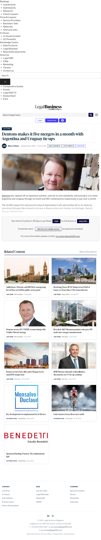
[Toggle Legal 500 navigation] (62, 120)
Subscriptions (69, 534)
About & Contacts (77, 491)
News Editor (66, 294)
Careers (7, 67)
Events (6, 89)
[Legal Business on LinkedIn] (48, 516)
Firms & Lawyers (8, 17)
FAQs (5, 61)
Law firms (7, 129)
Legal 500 (8, 58)
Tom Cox (17, 379)
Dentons (80, 146)
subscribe (83, 221)
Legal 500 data (42, 494)
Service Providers (12, 20)
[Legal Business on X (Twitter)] (53, 516)
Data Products (10, 45)
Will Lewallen (18, 294)
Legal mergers (54, 146)
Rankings (4, 1)
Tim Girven (69, 418)
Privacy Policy (46, 534)
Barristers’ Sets (10, 23)
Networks (8, 26)
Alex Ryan (65, 337)
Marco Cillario (13, 146)
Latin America (68, 146)
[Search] (5, 82)
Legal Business (10, 48)
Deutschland (9, 96)
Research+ (8, 11)
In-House (4, 33)
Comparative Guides (13, 86)
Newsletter (74, 498)
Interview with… (11, 30)
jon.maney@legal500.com (68, 236)
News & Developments (14, 52)
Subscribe (51, 120)
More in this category (88, 251)
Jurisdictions (9, 4)
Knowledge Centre (9, 42)
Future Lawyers (10, 14)
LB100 (39, 502)
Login (39, 120)
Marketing (8, 64)
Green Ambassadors (10, 505)
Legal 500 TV (9, 92)
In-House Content (11, 36)
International (11, 418)
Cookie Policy (58, 534)
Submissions (9, 8)
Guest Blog (21, 418)
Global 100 (40, 498)
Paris (5, 99)
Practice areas (8, 502)
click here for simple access (48, 229)
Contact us (8, 70)
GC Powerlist (9, 39)
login (56, 221)
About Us (4, 55)
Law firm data (41, 491)
